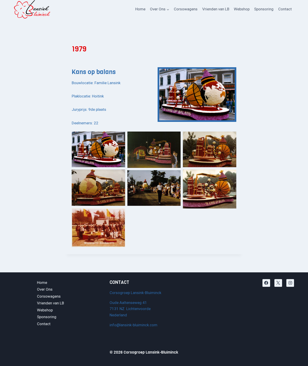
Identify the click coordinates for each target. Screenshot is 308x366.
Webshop (242, 9)
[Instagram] (290, 283)
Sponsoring (264, 9)
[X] (278, 283)
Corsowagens (186, 9)
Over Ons (45, 289)
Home (140, 9)
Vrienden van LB (215, 9)
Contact (285, 9)
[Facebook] (266, 283)
